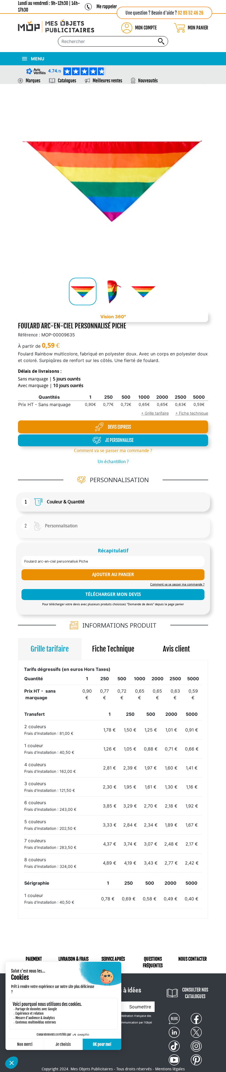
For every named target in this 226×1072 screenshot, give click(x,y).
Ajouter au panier (113, 574)
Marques (33, 80)
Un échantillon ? (113, 461)
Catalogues (67, 80)
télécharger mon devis (113, 594)
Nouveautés (148, 80)
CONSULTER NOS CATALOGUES (195, 993)
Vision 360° (113, 316)
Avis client (176, 649)
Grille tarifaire (50, 649)
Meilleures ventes (107, 80)
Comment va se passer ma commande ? (113, 450)
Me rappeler (106, 6)
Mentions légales (170, 1069)
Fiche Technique (113, 649)
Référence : (29, 334)
